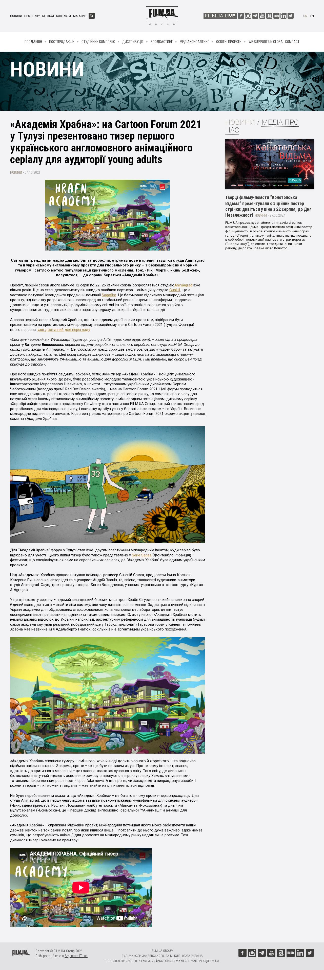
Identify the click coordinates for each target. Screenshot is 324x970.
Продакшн (33, 42)
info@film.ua (209, 961)
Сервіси (48, 16)
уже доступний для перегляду (63, 329)
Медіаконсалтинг (194, 42)
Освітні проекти (228, 42)
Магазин (79, 16)
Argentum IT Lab (76, 956)
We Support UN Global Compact (274, 42)
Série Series (142, 555)
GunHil (174, 290)
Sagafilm (109, 295)
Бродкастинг (162, 42)
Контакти (63, 16)
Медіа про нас (262, 126)
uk (305, 16)
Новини (16, 16)
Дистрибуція (133, 42)
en (312, 16)
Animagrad (183, 285)
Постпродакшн (61, 42)
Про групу (32, 16)
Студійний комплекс (98, 42)
